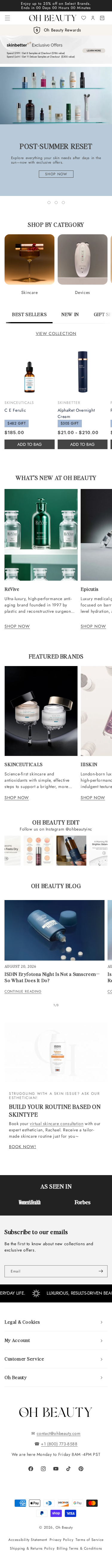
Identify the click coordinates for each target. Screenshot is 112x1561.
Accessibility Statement (27, 1539)
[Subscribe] (100, 1271)
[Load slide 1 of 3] (49, 202)
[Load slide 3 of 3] (63, 202)
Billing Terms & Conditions (79, 1548)
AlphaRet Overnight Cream (76, 413)
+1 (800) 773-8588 (59, 1444)
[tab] (29, 317)
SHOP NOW (17, 626)
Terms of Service (90, 1539)
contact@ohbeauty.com (59, 1433)
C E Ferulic (15, 410)
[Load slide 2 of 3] (56, 202)
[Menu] (7, 18)
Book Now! (22, 1146)
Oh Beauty (64, 1527)
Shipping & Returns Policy (32, 1548)
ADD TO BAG (82, 444)
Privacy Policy (61, 1539)
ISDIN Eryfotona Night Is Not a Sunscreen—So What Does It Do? (52, 977)
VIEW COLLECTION (56, 333)
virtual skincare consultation (56, 1124)
